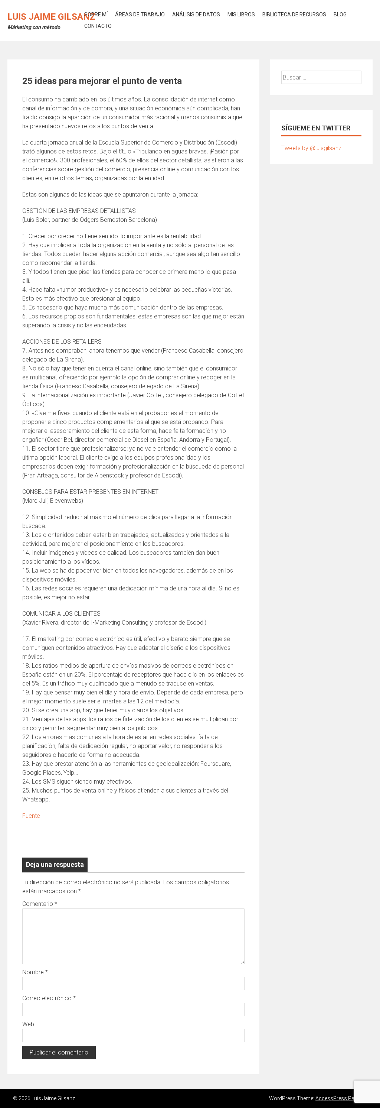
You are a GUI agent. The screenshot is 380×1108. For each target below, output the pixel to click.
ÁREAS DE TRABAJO (140, 14)
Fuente (31, 815)
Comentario (39, 903)
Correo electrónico (49, 998)
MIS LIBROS (241, 14)
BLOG (340, 14)
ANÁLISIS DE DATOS (196, 14)
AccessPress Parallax (341, 1098)
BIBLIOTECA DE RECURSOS (294, 14)
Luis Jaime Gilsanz (51, 17)
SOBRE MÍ (96, 14)
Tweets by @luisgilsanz (311, 148)
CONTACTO (98, 26)
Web (28, 1024)
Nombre (35, 972)
